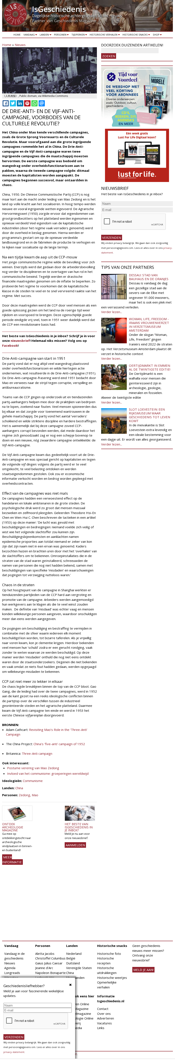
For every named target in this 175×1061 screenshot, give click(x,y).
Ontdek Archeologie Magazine (12, 827)
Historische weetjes (112, 977)
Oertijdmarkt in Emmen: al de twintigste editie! (150, 367)
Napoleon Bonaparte (50, 973)
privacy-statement (13, 1052)
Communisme (33, 781)
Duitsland (73, 963)
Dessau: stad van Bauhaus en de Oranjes (148, 277)
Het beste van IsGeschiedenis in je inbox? (79, 827)
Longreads (12, 973)
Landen (43, 35)
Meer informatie (12, 859)
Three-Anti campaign (37, 753)
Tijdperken (77, 35)
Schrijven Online (77, 1004)
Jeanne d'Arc (44, 968)
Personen (59, 35)
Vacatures (104, 1023)
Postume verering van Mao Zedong (33, 768)
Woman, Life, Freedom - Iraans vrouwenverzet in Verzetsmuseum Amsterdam (149, 324)
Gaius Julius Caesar (49, 963)
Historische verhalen (103, 35)
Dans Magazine (77, 1009)
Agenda (9, 968)
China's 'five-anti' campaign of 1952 (59, 744)
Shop (155, 35)
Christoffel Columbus (50, 958)
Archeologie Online (79, 1018)
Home (16, 34)
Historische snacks (134, 35)
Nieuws (20, 45)
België (70, 958)
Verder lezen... (111, 312)
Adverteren (105, 1018)
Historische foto (109, 953)
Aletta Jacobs (44, 953)
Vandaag (28, 35)
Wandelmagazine (78, 1013)
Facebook (10, 345)
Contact (102, 1009)
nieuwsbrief (20, 340)
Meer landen (75, 977)
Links (100, 1028)
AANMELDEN (75, 845)
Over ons (104, 1013)
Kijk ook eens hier (80, 996)
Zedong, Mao (28, 795)
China (19, 788)
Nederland (74, 953)
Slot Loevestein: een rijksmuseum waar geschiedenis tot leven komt (149, 415)
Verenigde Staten (79, 968)
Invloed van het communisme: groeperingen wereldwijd (48, 773)
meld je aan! (143, 970)
